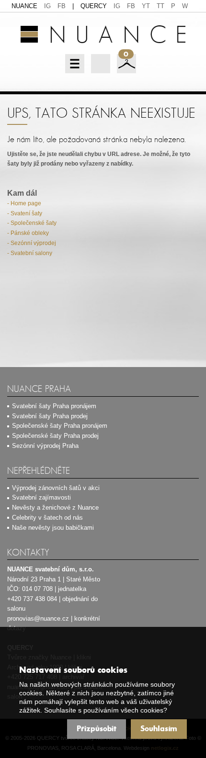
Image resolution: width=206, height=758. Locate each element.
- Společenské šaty (32, 223)
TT (160, 6)
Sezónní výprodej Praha (45, 445)
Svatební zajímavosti (41, 497)
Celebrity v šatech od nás (47, 517)
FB (61, 6)
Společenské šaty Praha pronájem (59, 425)
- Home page (24, 203)
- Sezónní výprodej (31, 243)
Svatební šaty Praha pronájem (54, 406)
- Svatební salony (29, 253)
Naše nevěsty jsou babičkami (53, 527)
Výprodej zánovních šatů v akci (56, 487)
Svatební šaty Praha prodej (50, 416)
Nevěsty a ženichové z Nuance (55, 507)
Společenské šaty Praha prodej (55, 435)
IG (47, 6)
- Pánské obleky (28, 233)
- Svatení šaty (24, 213)
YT (146, 6)
